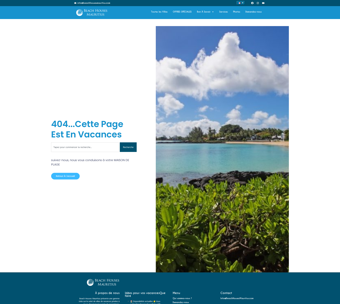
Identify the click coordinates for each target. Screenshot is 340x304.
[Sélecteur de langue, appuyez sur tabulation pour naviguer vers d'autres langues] (241, 3)
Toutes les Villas (159, 11)
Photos (236, 11)
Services (223, 11)
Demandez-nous (253, 11)
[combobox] (85, 147)
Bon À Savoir (204, 11)
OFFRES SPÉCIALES (182, 11)
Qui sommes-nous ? (182, 298)
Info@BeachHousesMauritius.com (237, 298)
